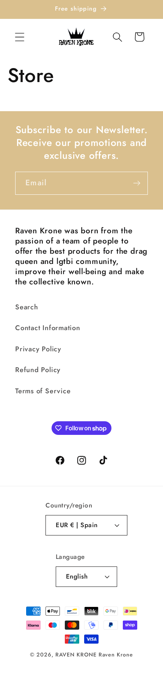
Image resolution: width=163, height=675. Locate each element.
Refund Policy (38, 370)
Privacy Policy (38, 349)
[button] (19, 37)
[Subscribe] (136, 183)
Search (26, 307)
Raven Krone (116, 654)
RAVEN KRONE (76, 654)
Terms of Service (43, 391)
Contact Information (47, 328)
